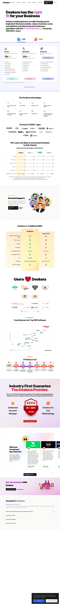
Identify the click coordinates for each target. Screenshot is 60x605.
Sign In (55, 2)
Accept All (39, 600)
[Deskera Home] (6, 2)
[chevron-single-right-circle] (53, 473)
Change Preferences (51, 600)
